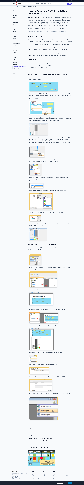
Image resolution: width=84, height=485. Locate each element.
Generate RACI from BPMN (19, 66)
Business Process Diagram (37, 17)
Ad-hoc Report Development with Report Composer (40, 440)
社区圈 (54, 472)
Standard (64, 31)
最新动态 (37, 3)
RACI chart (53, 25)
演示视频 (54, 475)
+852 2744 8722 (17, 476)
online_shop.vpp (32, 428)
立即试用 (33, 475)
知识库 (54, 474)
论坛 (43, 472)
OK (70, 483)
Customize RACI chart (18, 68)
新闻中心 (65, 474)
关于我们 (65, 472)
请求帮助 (44, 474)
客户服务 (44, 475)
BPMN (30, 17)
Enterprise (56, 31)
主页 (14, 6)
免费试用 (69, 3)
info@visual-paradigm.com (17, 478)
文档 (53, 478)
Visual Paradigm (37, 25)
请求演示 (51, 3)
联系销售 (69, 0)
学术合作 (65, 476)
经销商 (72, 0)
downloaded (60, 63)
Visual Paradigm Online (36, 478)
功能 (41, 3)
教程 (17, 6)
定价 (48, 3)
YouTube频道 (66, 475)
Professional (61, 31)
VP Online (20, 0)
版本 (33, 474)
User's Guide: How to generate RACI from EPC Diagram (40, 438)
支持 (45, 3)
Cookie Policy (60, 483)
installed (67, 63)
